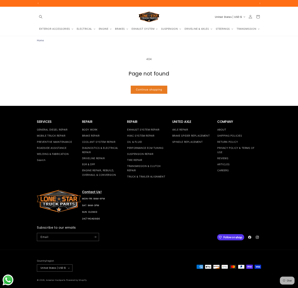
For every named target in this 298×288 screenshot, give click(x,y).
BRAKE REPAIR (91, 135)
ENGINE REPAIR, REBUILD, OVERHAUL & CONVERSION (99, 172)
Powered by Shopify (76, 280)
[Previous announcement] (38, 3)
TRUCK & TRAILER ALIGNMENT (146, 176)
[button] (40, 17)
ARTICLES (223, 164)
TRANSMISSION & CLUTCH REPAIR (144, 168)
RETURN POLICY (227, 141)
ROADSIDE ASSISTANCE (51, 147)
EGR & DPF (88, 164)
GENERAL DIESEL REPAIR (52, 129)
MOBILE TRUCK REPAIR (51, 135)
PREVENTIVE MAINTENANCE (54, 141)
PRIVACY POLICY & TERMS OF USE (235, 150)
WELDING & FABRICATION (53, 153)
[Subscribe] (95, 237)
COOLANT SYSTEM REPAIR (99, 141)
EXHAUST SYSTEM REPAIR (143, 129)
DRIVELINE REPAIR (93, 158)
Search (41, 160)
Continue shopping (149, 89)
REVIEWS (222, 158)
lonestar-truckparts (56, 280)
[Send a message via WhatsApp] (8, 280)
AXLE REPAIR (180, 129)
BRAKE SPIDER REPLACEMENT (191, 135)
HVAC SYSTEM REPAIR (141, 135)
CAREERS (223, 170)
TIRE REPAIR (134, 160)
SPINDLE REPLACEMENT (187, 141)
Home (40, 40)
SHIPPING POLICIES (229, 135)
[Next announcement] (260, 3)
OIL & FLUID (134, 141)
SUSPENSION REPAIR (140, 153)
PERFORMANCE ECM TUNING (145, 147)
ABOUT (221, 129)
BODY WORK (90, 129)
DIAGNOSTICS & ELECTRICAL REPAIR (100, 150)
